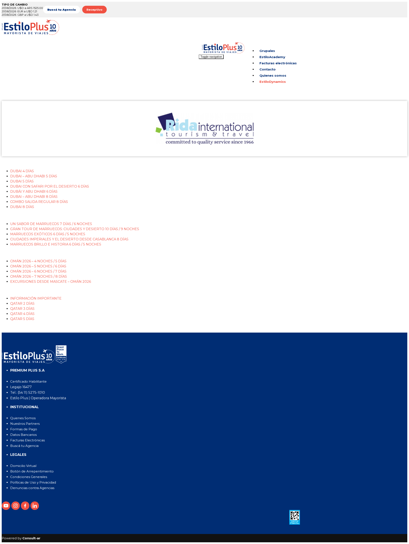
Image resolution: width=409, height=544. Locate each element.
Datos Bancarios (23, 435)
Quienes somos (272, 75)
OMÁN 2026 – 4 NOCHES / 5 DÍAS (38, 261)
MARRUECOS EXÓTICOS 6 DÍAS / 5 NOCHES (47, 234)
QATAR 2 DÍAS (22, 303)
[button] (208, 162)
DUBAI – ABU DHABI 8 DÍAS (34, 197)
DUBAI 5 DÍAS (22, 181)
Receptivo (94, 9)
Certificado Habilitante (28, 381)
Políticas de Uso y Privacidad (33, 482)
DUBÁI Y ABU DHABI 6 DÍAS (34, 191)
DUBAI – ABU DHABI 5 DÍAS (33, 176)
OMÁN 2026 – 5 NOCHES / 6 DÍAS (38, 266)
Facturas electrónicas (278, 63)
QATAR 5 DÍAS (22, 319)
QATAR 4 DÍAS (22, 314)
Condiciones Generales (28, 477)
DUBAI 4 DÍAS (22, 171)
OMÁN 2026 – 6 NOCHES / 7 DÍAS (38, 271)
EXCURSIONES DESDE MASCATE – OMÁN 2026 (50, 282)
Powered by (21, 538)
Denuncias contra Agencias (32, 488)
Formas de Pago (23, 429)
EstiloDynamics (272, 82)
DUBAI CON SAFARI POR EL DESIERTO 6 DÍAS (49, 186)
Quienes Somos (23, 418)
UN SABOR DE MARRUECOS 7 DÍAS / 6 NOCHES (51, 224)
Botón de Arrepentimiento (32, 471)
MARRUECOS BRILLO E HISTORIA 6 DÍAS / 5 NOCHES (55, 244)
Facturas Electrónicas (27, 440)
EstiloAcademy (272, 57)
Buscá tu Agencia (24, 446)
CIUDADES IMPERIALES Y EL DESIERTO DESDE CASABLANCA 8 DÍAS (69, 239)
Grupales (267, 51)
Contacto (267, 69)
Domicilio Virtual (23, 466)
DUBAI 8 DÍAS (22, 207)
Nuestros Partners (25, 424)
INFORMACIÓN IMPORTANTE (36, 298)
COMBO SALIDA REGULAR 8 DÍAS (39, 202)
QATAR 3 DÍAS (22, 309)
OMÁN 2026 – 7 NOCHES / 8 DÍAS (38, 276)
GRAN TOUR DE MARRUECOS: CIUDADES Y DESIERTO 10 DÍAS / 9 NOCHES (74, 229)
